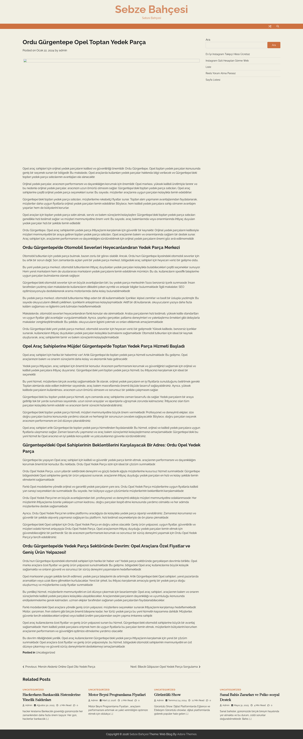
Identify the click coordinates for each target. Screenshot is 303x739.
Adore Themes (187, 734)
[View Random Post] (270, 26)
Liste (208, 67)
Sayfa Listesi (213, 79)
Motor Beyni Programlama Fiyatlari (117, 695)
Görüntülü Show (167, 695)
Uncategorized (45, 652)
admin (63, 50)
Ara (208, 39)
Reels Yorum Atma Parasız (221, 73)
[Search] (277, 26)
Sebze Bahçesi (151, 9)
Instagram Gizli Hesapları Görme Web (227, 60)
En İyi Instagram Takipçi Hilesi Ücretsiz (228, 54)
